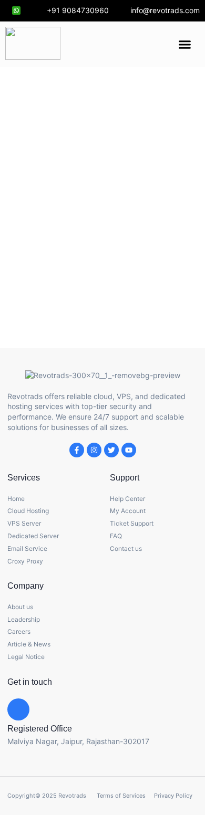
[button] (184, 45)
